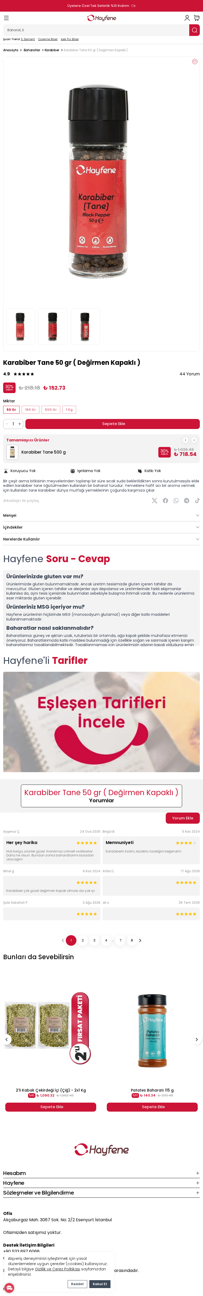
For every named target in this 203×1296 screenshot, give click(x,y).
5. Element (28, 39)
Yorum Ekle (182, 818)
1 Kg (69, 409)
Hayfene (13, 1183)
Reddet (77, 1284)
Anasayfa (10, 50)
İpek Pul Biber (70, 39)
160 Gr (30, 409)
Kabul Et (100, 1284)
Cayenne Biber (48, 39)
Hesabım (14, 1173)
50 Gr (11, 409)
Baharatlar (32, 50)
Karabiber (52, 50)
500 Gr (51, 409)
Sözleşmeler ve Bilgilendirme (38, 1192)
